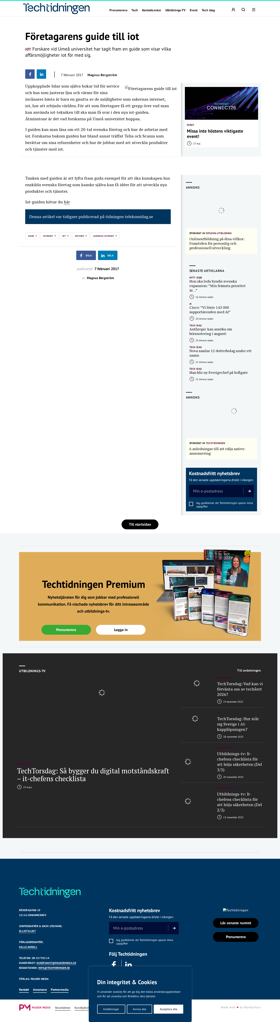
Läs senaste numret (235, 923)
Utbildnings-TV (175, 10)
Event (194, 10)
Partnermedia (59, 990)
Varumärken (63, 1008)
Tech (134, 10)
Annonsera (40, 990)
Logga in (121, 629)
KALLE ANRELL (28, 947)
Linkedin (129, 965)
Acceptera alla (168, 1009)
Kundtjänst (82, 1008)
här (67, 202)
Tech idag (208, 10)
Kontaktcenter (151, 10)
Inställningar (111, 1009)
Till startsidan (140, 524)
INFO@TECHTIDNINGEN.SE (54, 968)
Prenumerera (118, 10)
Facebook (114, 965)
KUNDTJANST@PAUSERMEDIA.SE (56, 963)
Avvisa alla (139, 1009)
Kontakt (24, 990)
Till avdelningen (249, 670)
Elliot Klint (27, 931)
